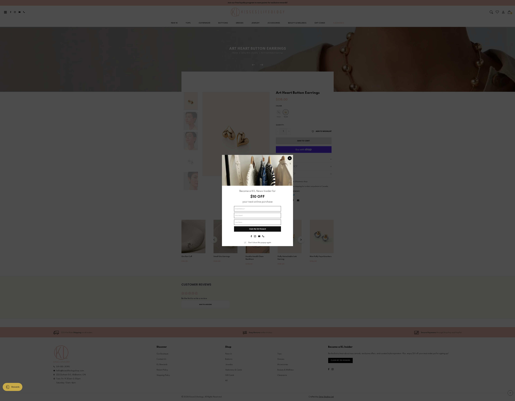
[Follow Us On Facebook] (251, 237)
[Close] (290, 158)
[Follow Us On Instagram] (255, 237)
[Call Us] (263, 237)
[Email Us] (259, 237)
